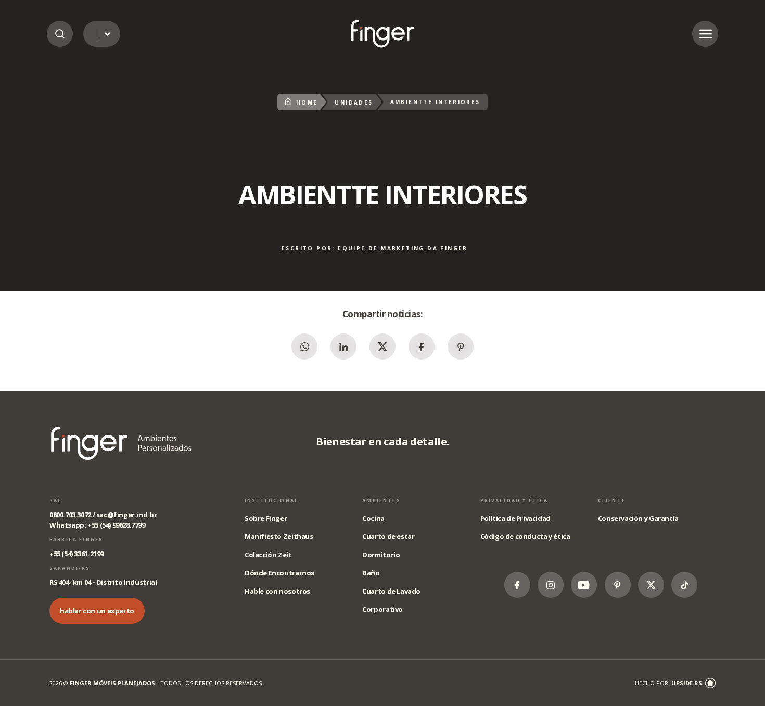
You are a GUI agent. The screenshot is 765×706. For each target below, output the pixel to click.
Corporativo (382, 609)
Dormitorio (381, 554)
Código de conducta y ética (525, 536)
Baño (370, 572)
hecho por (668, 683)
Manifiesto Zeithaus (279, 536)
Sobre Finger (266, 518)
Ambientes (381, 500)
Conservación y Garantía (638, 518)
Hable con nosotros (277, 591)
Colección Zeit (268, 554)
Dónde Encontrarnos (279, 572)
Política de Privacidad (515, 518)
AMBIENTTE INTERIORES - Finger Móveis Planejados (382, 33)
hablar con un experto (97, 610)
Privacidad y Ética (514, 500)
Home (306, 102)
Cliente (612, 500)
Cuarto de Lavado (391, 591)
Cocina (373, 518)
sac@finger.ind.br (126, 514)
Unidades (354, 102)
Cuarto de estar (388, 536)
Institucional (271, 500)
